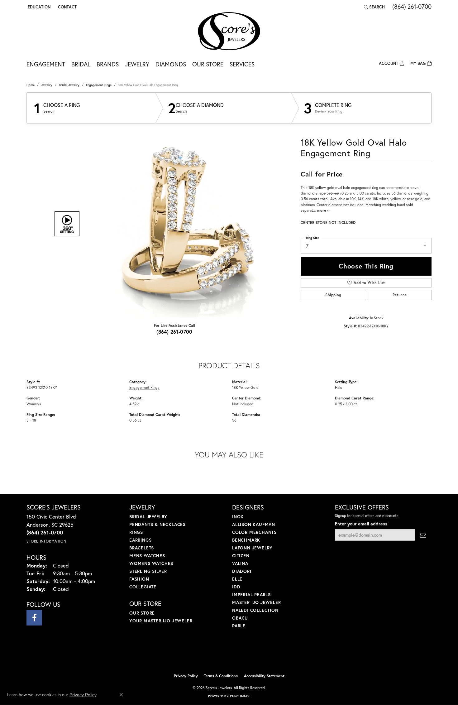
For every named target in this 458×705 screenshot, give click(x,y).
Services (242, 64)
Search (48, 111)
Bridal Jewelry (69, 85)
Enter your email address (361, 524)
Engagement (45, 64)
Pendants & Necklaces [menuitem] (157, 524)
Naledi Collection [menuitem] (255, 610)
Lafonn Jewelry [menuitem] (252, 548)
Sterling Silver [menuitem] (148, 571)
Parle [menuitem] (239, 626)
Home (30, 85)
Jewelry (137, 64)
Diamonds (170, 64)
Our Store (207, 64)
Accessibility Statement (264, 676)
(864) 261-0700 (174, 331)
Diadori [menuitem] (241, 571)
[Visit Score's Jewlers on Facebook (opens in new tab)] (34, 617)
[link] (67, 7)
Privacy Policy (186, 676)
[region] (172, 223)
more (322, 210)
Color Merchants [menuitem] (254, 532)
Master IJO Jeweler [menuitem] (256, 602)
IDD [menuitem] (236, 587)
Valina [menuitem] (240, 563)
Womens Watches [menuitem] (151, 563)
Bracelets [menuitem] (141, 548)
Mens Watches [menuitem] (147, 555)
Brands (108, 64)
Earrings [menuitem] (140, 540)
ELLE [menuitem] (237, 579)
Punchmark (240, 696)
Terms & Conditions (221, 676)
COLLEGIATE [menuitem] (142, 587)
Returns (400, 294)
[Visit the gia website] (243, 654)
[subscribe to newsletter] (423, 535)
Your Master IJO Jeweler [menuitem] (160, 621)
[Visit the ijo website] (213, 654)
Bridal (80, 64)
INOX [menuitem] (238, 516)
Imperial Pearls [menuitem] (251, 594)
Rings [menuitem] (136, 532)
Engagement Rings (99, 85)
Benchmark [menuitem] (246, 540)
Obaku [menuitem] (240, 618)
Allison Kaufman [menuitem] (253, 524)
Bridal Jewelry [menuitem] (148, 516)
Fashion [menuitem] (139, 579)
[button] (38, 7)
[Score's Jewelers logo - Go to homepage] (229, 31)
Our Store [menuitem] (142, 613)
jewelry (46, 85)
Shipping (333, 294)
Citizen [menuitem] (241, 555)
